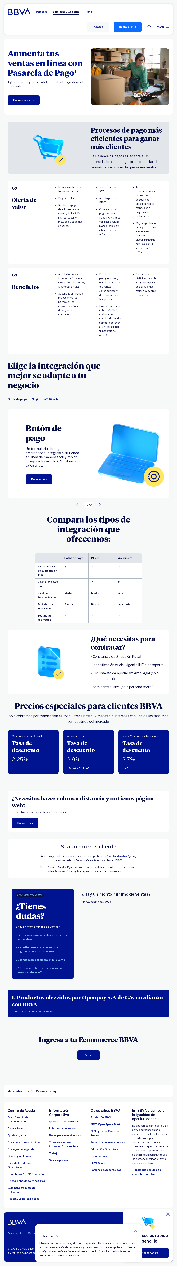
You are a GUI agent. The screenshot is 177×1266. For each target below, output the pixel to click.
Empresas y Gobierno (66, 11)
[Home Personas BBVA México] (19, 11)
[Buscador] (149, 26)
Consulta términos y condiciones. (33, 1011)
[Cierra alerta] (168, 1214)
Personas (41, 11)
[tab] (17, 399)
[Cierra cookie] (135, 1230)
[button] (98, 27)
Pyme (88, 11)
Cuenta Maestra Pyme (120, 856)
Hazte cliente (127, 27)
